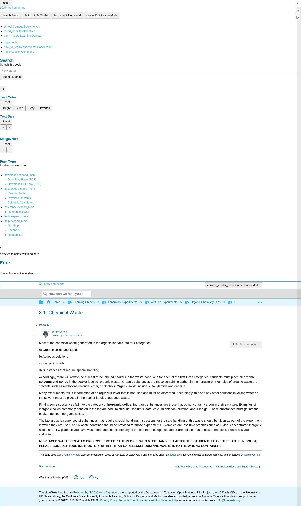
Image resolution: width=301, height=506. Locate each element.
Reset (6, 102)
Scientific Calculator (20, 202)
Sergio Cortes (59, 331)
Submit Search (11, 76)
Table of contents (246, 344)
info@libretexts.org (228, 500)
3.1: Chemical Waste (68, 454)
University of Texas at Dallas (67, 335)
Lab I (237, 302)
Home (56, 302)
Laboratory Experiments (122, 302)
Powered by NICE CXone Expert (93, 492)
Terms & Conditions (131, 500)
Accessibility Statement (158, 500)
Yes (81, 477)
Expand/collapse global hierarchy (43, 302)
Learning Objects (84, 302)
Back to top (45, 466)
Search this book (10, 64)
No (96, 477)
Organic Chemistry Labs (205, 302)
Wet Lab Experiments (164, 302)
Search (45, 294)
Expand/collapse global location (260, 301)
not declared (175, 454)
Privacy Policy (108, 500)
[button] (14, 230)
